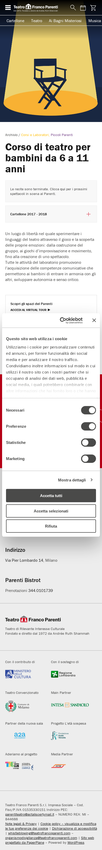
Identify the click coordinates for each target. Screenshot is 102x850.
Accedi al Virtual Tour (28, 310)
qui (62, 189)
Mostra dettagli (72, 480)
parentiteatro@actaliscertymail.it (29, 814)
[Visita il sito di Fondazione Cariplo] (24, 769)
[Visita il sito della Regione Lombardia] (70, 677)
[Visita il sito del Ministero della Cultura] (24, 677)
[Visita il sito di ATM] (70, 769)
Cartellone (15, 20)
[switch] (88, 426)
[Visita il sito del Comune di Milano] (24, 708)
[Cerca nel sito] (72, 8)
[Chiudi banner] (94, 320)
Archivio (11, 134)
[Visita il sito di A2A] (24, 738)
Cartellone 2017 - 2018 (28, 214)
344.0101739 (40, 590)
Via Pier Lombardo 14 (24, 560)
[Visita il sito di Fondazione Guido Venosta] (70, 738)
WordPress (75, 842)
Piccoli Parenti (62, 134)
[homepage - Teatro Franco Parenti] (39, 7)
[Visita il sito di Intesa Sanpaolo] (70, 708)
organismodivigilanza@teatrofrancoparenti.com (41, 837)
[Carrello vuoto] (93, 7)
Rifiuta (51, 526)
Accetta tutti (51, 495)
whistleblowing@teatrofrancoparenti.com (39, 833)
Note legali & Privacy (21, 823)
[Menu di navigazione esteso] (8, 7)
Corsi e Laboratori (35, 134)
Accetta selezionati (51, 511)
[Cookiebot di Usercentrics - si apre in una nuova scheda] (62, 320)
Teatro (36, 20)
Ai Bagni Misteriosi (65, 20)
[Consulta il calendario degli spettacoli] (83, 7)
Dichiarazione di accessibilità (74, 828)
